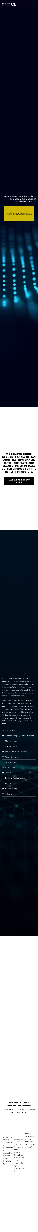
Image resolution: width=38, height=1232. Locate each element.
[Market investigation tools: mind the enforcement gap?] (30, 1123)
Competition (18, 1139)
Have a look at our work (19, 481)
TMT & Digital (7, 1137)
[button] (32, 1116)
